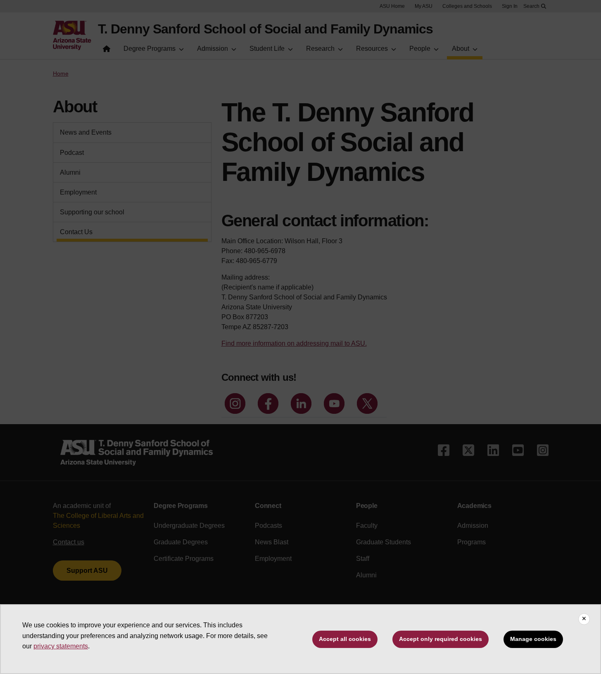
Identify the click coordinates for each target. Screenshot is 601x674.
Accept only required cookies (440, 639)
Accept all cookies (345, 639)
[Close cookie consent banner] (584, 619)
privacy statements (60, 646)
